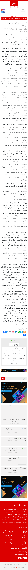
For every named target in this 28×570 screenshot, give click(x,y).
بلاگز (11, 539)
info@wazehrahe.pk (20, 554)
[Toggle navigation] (23, 10)
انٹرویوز (10, 537)
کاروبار (24, 544)
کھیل (25, 542)
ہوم (25, 535)
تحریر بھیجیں (8, 542)
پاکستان (24, 537)
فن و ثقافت (8, 535)
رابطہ (10, 544)
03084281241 (22, 552)
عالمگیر (24, 539)
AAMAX (21, 567)
